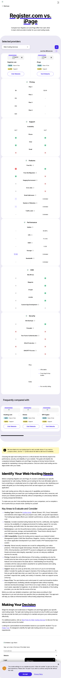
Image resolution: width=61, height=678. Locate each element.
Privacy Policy (38, 674)
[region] (30, 421)
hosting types (27, 512)
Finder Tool (5, 628)
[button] (15, 65)
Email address (8, 651)
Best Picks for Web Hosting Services (33, 620)
